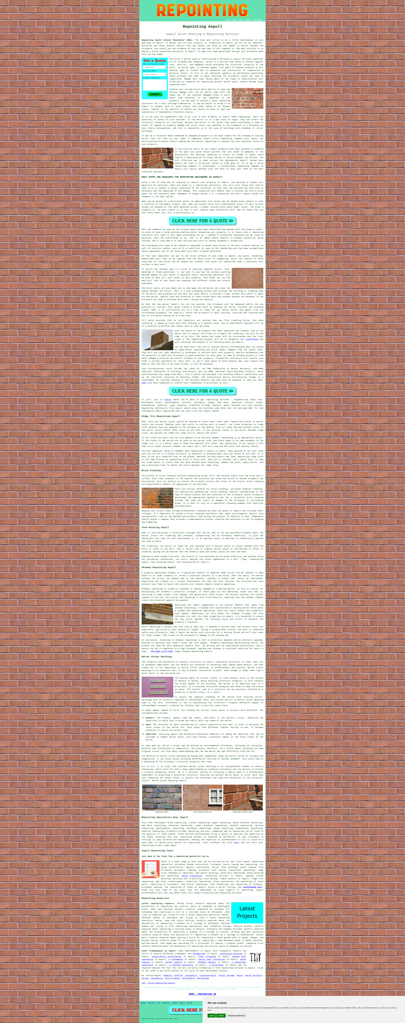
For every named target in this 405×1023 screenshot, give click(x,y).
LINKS (234, 20)
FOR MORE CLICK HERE (162, 651)
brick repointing (222, 139)
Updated (175, 1003)
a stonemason (176, 959)
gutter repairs (173, 962)
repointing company (248, 166)
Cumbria (167, 975)
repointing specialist (212, 275)
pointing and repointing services (222, 893)
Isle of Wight (172, 978)
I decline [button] (221, 1015)
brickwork (254, 837)
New (159, 1003)
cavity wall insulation (211, 959)
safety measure (220, 238)
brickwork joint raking (212, 870)
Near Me (189, 1003)
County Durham (226, 975)
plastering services (231, 954)
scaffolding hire (252, 887)
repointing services (232, 968)
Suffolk (178, 975)
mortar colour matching (195, 668)
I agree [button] (211, 1015)
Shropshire (157, 978)
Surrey (145, 978)
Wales (240, 975)
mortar (163, 756)
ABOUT (241, 20)
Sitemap (143, 1003)
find (150, 823)
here (236, 843)
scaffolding (252, 339)
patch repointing (192, 876)
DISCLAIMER (258, 20)
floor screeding (207, 957)
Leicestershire (208, 975)
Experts (182, 1003)
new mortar (152, 297)
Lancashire (191, 975)
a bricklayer (216, 965)
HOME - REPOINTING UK (202, 994)
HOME (227, 20)
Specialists (166, 1003)
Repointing (151, 1003)
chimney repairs (207, 962)
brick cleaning (255, 481)
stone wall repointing (232, 873)
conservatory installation (167, 957)
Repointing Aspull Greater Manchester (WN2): (167, 40)
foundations (199, 954)
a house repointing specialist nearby (207, 915)
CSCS (144, 383)
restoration (178, 533)
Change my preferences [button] (236, 1015)
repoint (195, 182)
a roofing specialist (181, 965)
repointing (165, 51)
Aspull (167, 400)
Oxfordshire (188, 978)
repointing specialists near (192, 926)
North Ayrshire (254, 975)
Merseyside (203, 978)
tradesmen (180, 954)
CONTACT (248, 20)
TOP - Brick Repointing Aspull (158, 983)
